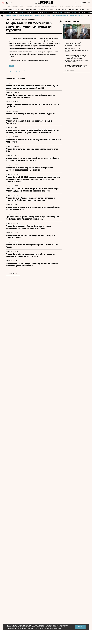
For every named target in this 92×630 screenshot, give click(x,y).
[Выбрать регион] (75, 3)
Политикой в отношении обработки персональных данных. (44, 628)
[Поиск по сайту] (78, 3)
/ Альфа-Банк (31, 19)
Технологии (53, 6)
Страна (64, 9)
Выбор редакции (45, 15)
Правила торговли (13, 9)
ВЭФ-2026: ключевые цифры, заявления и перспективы (22, 15)
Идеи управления (26, 9)
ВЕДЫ (5, 9)
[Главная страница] (44, 2)
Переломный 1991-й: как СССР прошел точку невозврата (68, 15)
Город (35, 9)
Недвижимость (69, 6)
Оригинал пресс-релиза (16, 71)
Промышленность (73, 9)
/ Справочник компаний (19, 19)
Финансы (37, 6)
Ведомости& (42, 9)
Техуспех (82, 9)
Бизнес (22, 6)
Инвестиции (45, 6)
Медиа (61, 6)
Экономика (29, 6)
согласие (33, 627)
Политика (78, 6)
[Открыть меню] (89, 3)
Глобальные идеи (13, 6)
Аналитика (51, 9)
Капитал (58, 9)
